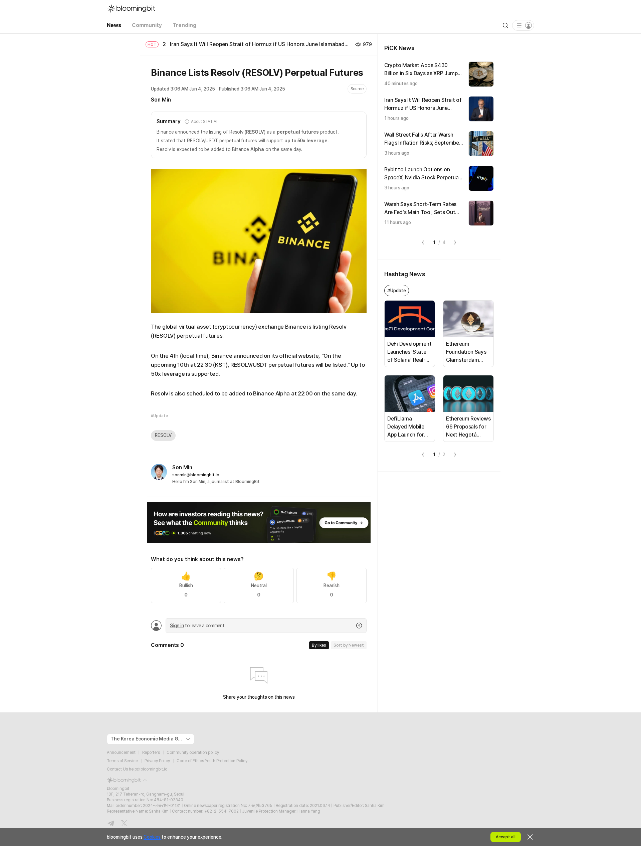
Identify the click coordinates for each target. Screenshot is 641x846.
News (114, 25)
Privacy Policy (157, 760)
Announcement (121, 752)
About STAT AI (204, 121)
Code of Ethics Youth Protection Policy (212, 760)
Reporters (151, 752)
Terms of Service (122, 760)
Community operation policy (193, 752)
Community (147, 25)
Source (357, 89)
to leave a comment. (197, 625)
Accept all (505, 837)
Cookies (152, 837)
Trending (184, 25)
